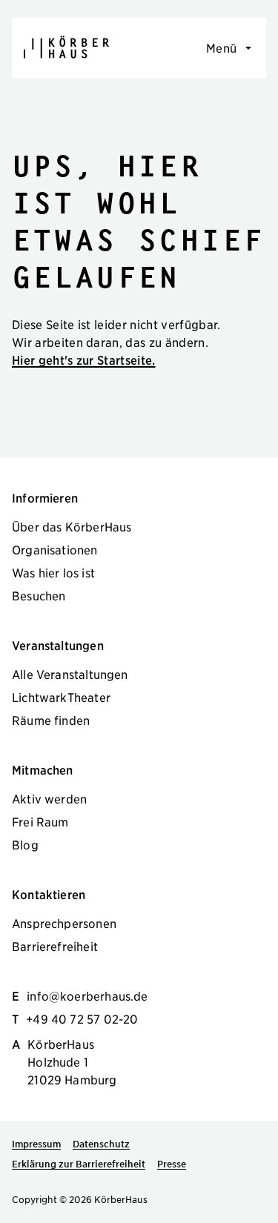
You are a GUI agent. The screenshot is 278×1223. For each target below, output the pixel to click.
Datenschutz (101, 1144)
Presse (171, 1164)
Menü (221, 47)
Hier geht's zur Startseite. (84, 359)
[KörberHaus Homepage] (66, 47)
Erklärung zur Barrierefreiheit (78, 1164)
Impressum (36, 1144)
